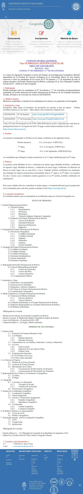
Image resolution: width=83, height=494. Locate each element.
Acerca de (8, 456)
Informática (34, 472)
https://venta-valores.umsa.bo (14, 129)
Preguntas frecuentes (9, 463)
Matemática (34, 473)
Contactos (8, 460)
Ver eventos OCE (46, 457)
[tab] (14, 34)
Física (33, 468)
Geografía (34, 470)
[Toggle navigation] (6, 17)
